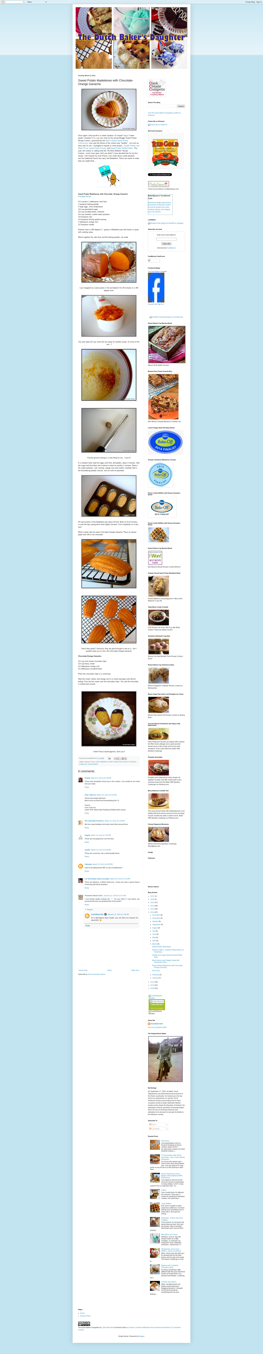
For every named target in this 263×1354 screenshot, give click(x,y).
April (154, 941)
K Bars (163, 1190)
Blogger (141, 1336)
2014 (152, 906)
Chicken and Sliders (168, 1282)
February (155, 975)
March (154, 944)
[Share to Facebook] (123, 758)
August (155, 928)
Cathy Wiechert (157, 1005)
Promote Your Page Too (156, 304)
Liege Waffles (166, 1204)
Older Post (135, 970)
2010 (152, 985)
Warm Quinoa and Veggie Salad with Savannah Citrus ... (165, 961)
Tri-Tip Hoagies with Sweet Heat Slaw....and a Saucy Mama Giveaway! (173, 1157)
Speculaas (165, 1141)
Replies (90, 910)
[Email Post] (109, 758)
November (156, 918)
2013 (152, 909)
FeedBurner (171, 248)
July (154, 931)
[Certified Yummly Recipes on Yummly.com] (166, 317)
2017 (152, 896)
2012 (152, 912)
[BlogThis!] (117, 758)
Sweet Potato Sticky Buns (161, 947)
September (156, 925)
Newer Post (83, 970)
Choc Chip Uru (90, 795)
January (155, 978)
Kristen (87, 778)
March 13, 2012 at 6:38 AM (101, 778)
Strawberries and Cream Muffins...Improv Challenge (171, 1250)
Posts (153, 1125)
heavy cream (95, 762)
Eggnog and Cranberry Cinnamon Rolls (169, 1266)
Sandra (87, 850)
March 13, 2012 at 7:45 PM (101, 835)
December (156, 915)
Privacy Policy (85, 1316)
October (155, 921)
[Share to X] (120, 758)
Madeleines (104, 762)
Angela (87, 835)
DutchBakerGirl (97, 914)
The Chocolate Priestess (94, 821)
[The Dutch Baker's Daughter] (156, 302)
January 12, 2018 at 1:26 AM (118, 914)
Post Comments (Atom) (96, 974)
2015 (152, 902)
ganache (87, 762)
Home (109, 970)
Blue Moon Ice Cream (169, 1234)
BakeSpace (152, 203)
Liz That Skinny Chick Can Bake (97, 879)
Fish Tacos (156, 971)
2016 (152, 899)
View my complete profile (157, 1027)
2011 (152, 982)
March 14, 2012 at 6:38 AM (101, 850)
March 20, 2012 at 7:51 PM (120, 879)
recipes (160, 1008)
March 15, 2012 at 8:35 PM (103, 864)
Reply (87, 787)
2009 (152, 988)
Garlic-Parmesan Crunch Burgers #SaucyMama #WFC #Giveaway (172, 1176)
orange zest (83, 764)
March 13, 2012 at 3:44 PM (115, 821)
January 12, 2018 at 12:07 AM (115, 896)
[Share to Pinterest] (125, 758)
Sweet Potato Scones (97, 148)
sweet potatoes (93, 764)
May (154, 937)
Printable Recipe (84, 196)
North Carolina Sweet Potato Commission (122, 762)
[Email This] (115, 758)
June (154, 934)
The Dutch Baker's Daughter (157, 271)
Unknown (88, 864)
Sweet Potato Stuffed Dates (122, 148)
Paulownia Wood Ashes (94, 896)
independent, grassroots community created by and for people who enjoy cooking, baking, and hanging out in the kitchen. (159, 207)
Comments (155, 1129)
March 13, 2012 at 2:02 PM (107, 795)
